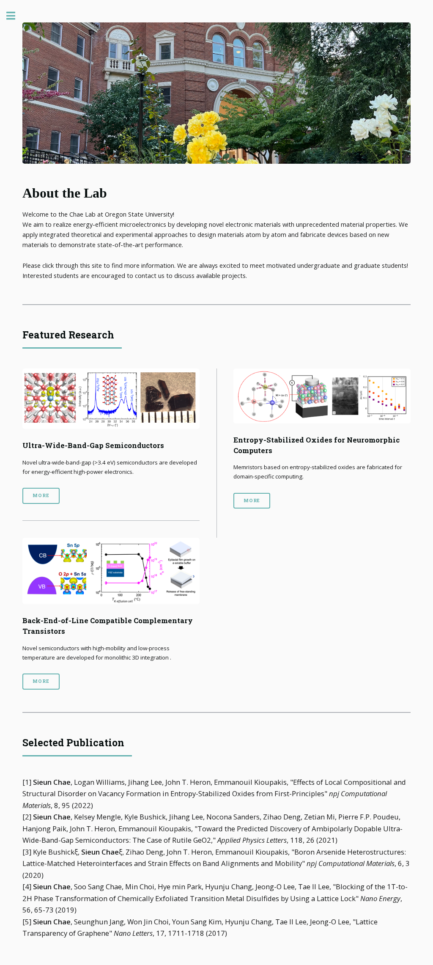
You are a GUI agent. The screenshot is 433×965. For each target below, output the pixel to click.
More (41, 495)
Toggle (15, 16)
